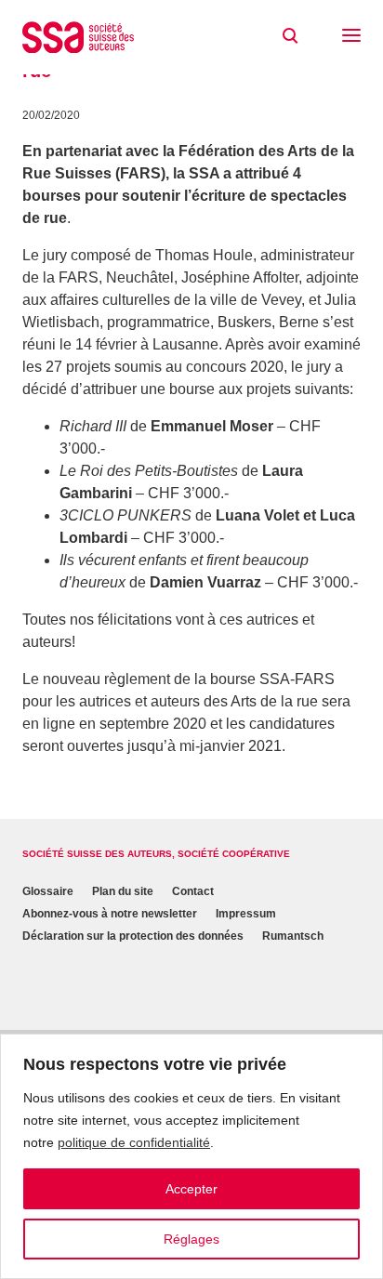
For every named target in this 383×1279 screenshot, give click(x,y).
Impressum (246, 913)
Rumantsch (293, 936)
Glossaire (47, 891)
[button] (351, 37)
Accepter (191, 1188)
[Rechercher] (290, 36)
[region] (191, 1156)
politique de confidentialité (134, 1142)
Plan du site (122, 891)
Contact (193, 891)
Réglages (191, 1239)
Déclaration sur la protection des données (133, 936)
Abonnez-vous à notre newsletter (109, 913)
